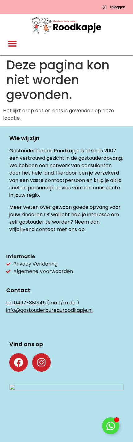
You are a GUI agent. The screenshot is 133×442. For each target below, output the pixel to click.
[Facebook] (18, 362)
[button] (12, 44)
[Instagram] (41, 362)
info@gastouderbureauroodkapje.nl (49, 310)
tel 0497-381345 (26, 302)
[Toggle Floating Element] (110, 425)
